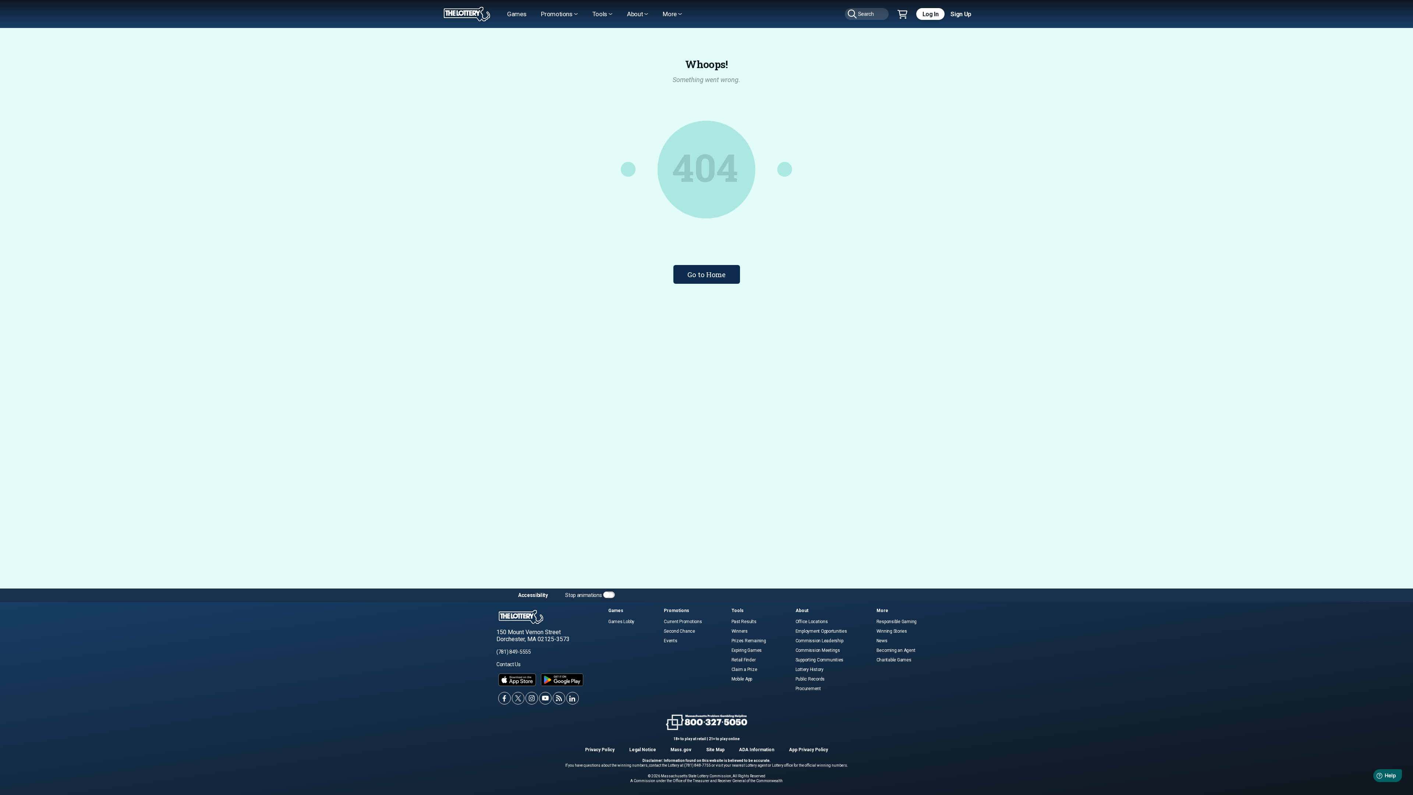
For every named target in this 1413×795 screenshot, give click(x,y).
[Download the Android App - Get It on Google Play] (562, 680)
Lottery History (810, 669)
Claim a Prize (744, 669)
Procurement (808, 688)
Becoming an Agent (896, 650)
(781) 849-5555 (513, 652)
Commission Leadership (819, 640)
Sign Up (960, 14)
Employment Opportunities (821, 631)
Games (516, 14)
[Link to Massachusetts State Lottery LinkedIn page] (572, 698)
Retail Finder (744, 659)
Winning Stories (892, 631)
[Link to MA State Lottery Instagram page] (531, 698)
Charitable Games (894, 659)
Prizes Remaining (749, 640)
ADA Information (756, 749)
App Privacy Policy (808, 749)
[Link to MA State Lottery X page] (518, 698)
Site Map (715, 749)
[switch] (609, 594)
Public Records (810, 679)
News (882, 640)
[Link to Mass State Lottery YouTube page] (545, 698)
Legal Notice (642, 749)
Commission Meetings (818, 650)
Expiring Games (747, 650)
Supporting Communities (820, 659)
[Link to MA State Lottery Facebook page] (504, 698)
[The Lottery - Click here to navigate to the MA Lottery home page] (467, 14)
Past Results (744, 621)
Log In (930, 14)
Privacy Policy (600, 749)
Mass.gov (680, 749)
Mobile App (742, 679)
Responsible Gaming (897, 621)
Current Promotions (683, 621)
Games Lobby (621, 621)
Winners (740, 631)
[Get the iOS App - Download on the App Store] (517, 680)
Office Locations (812, 621)
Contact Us (508, 664)
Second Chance (679, 631)
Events (670, 640)
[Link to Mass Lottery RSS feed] (559, 698)
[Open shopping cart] (902, 15)
